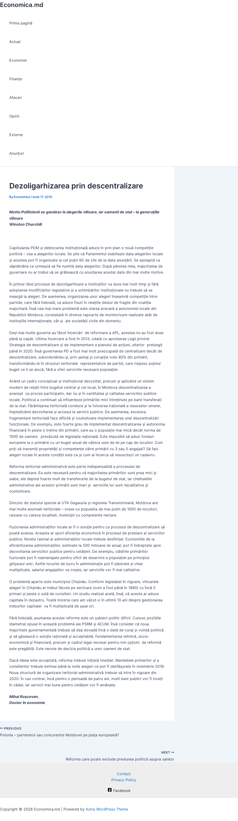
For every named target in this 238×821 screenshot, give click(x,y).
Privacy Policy (123, 779)
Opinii (14, 116)
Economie (18, 60)
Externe (16, 134)
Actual (14, 41)
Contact (124, 773)
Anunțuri (16, 153)
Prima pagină (20, 23)
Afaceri (15, 97)
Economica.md (21, 4)
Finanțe (15, 79)
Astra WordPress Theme (107, 809)
